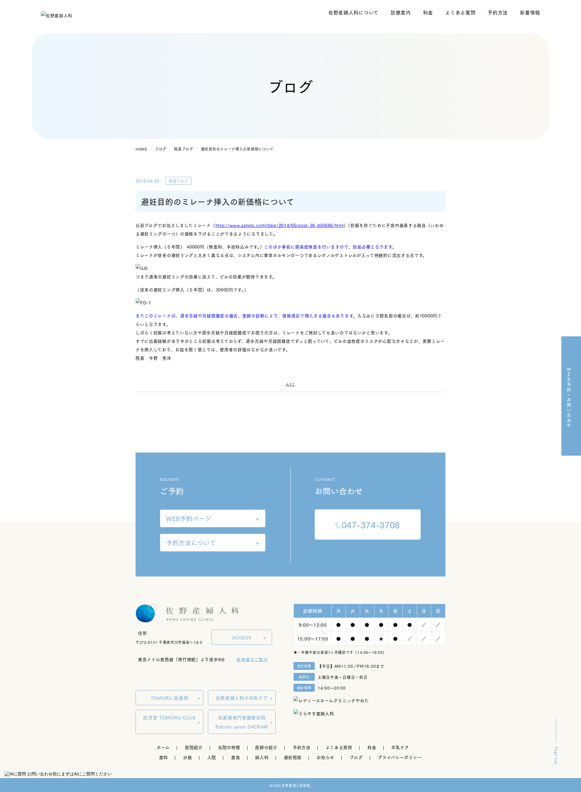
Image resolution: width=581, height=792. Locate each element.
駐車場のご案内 (252, 659)
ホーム (163, 747)
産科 (163, 757)
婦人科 (261, 757)
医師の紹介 (266, 747)
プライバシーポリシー (400, 757)
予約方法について (191, 542)
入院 (211, 757)
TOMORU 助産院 (170, 697)
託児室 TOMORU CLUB (169, 717)
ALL (290, 384)
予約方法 (497, 12)
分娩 (187, 757)
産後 (235, 757)
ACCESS (241, 637)
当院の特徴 (229, 747)
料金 (428, 12)
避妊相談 (293, 757)
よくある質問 (460, 12)
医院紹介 (194, 747)
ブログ (356, 757)
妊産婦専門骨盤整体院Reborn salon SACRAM (241, 722)
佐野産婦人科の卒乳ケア (242, 697)
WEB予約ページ (189, 518)
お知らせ (325, 757)
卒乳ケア (400, 747)
